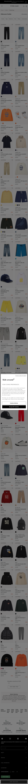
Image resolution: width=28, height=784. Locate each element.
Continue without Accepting (20, 375)
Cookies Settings (14, 403)
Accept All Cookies (14, 406)
